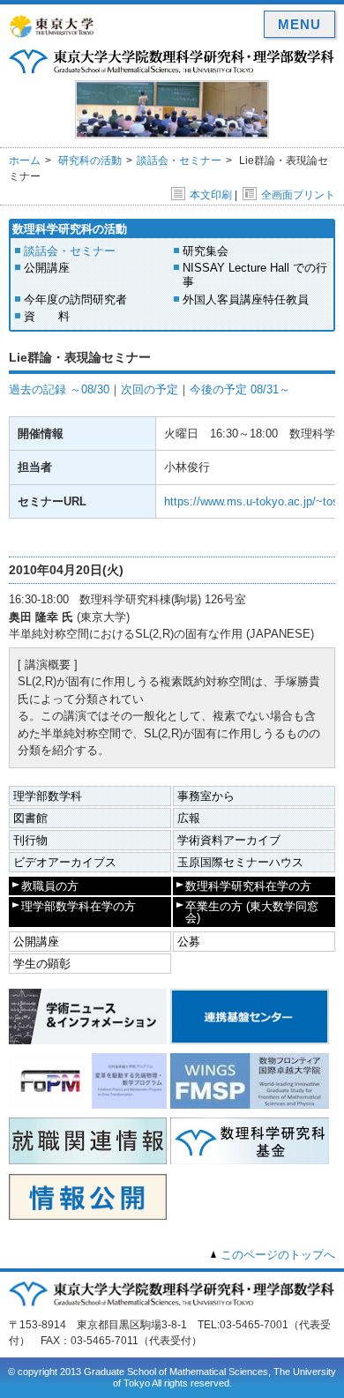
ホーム (25, 160)
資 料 (47, 316)
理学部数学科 (47, 796)
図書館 (30, 818)
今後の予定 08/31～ (240, 389)
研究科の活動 (90, 160)
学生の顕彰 (42, 963)
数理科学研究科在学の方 (248, 886)
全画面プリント (298, 195)
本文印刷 (211, 195)
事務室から (206, 796)
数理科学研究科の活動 (69, 228)
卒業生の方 (251, 912)
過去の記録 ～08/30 (59, 389)
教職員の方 (50, 886)
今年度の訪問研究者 (75, 299)
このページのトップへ (278, 1254)
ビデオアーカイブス (64, 862)
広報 (188, 818)
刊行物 (30, 840)
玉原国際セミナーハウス (240, 862)
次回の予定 (149, 389)
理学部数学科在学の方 (78, 906)
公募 (188, 941)
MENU (299, 24)
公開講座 (47, 267)
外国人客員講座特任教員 (246, 299)
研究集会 (205, 251)
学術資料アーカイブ (228, 840)
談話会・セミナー (179, 160)
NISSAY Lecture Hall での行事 (255, 274)
